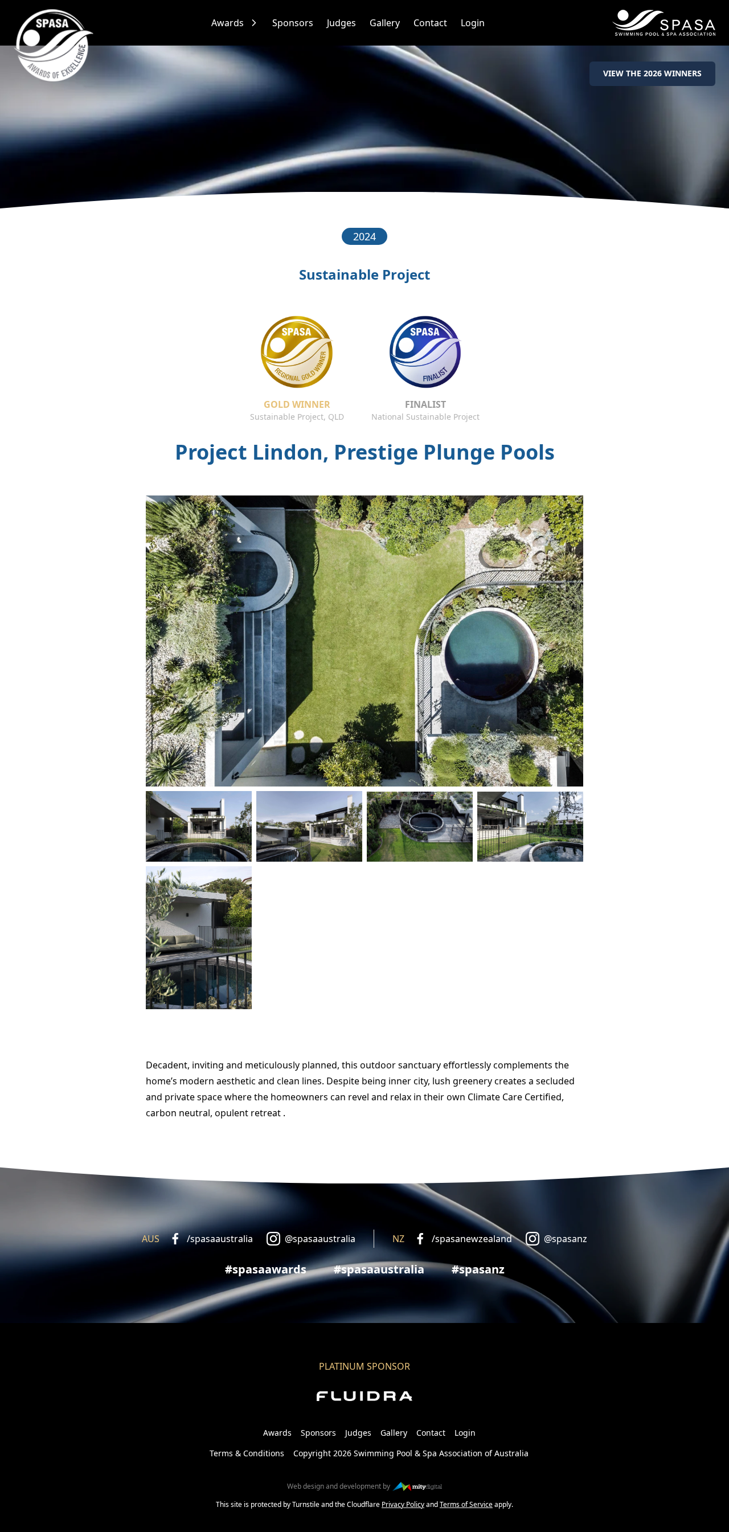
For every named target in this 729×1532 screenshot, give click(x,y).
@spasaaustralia (320, 1238)
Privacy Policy (403, 1504)
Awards (227, 23)
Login (473, 23)
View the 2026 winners (652, 73)
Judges (341, 23)
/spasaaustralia (220, 1238)
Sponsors (292, 23)
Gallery (385, 23)
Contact (430, 23)
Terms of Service (466, 1504)
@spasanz (565, 1238)
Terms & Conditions (247, 1453)
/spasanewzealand (472, 1238)
